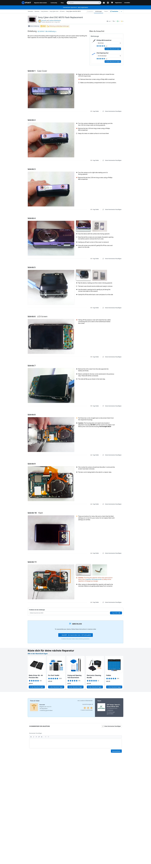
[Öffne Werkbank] (103, 2)
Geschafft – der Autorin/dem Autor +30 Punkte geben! (76, 635)
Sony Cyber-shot (54, 11)
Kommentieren (116, 751)
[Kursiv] (33, 737)
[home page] (26, 2)
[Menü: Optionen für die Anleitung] (121, 11)
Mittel (44, 26)
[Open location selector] (107, 2)
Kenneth (44, 20)
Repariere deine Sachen (40, 2)
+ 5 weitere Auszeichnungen (86, 710)
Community (54, 2)
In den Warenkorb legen (113, 49)
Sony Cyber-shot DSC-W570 (73, 11)
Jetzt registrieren (83, 7)
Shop (62, 2)
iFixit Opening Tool (102, 53)
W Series (62, 11)
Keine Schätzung (34, 26)
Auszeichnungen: (87, 704)
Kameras (37, 11)
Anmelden (127, 2)
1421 (109, 21)
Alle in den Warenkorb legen (38, 654)
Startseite (30, 11)
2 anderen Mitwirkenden (86, 700)
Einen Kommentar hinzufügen (112, 118)
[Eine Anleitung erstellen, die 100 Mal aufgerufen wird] (91, 708)
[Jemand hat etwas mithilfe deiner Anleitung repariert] (88, 708)
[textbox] (75, 743)
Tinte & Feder (35, 701)
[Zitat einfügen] (41, 737)
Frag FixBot (96, 111)
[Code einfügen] (36, 737)
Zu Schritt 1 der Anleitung (46, 31)
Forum (106, 11)
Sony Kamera (44, 11)
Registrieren (118, 2)
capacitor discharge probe (93, 579)
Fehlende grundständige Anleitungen (59, 26)
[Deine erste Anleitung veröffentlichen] (85, 708)
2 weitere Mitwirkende (55, 20)
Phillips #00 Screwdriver (104, 40)
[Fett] (31, 737)
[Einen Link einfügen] (39, 737)
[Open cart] (112, 2)
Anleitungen (98, 11)
